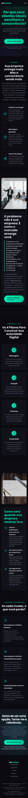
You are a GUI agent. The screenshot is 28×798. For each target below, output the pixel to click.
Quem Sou (14, 773)
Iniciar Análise (14, 776)
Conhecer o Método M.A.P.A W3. (13, 299)
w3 (6, 3)
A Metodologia (14, 765)
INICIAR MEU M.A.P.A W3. (14, 742)
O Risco (14, 770)
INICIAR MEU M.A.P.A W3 (14, 41)
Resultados (14, 767)
